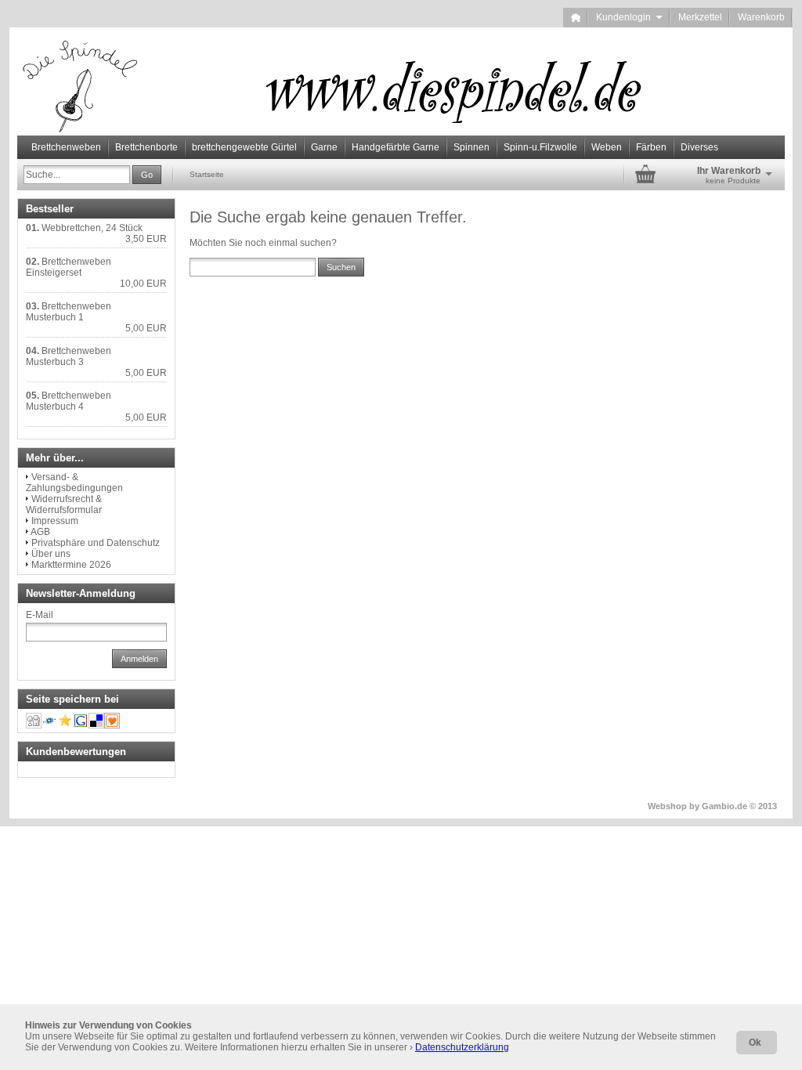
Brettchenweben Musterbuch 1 (68, 312)
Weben (606, 147)
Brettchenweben (66, 147)
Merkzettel (700, 17)
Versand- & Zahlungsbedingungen (74, 482)
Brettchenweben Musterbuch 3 (68, 356)
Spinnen (471, 147)
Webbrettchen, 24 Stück (92, 227)
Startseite (207, 174)
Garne (324, 147)
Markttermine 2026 (71, 564)
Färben (651, 147)
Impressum (54, 520)
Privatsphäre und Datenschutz (95, 542)
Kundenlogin (629, 17)
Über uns (50, 553)
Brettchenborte (146, 147)
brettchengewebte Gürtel (244, 147)
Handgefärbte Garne (395, 147)
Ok (755, 1042)
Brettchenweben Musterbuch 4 (68, 401)
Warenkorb (761, 17)
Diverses (699, 147)
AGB (40, 531)
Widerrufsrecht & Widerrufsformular (64, 504)
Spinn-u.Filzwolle (540, 147)
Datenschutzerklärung (462, 1047)
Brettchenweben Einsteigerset (68, 267)
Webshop (667, 806)
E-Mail (39, 614)
